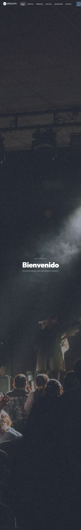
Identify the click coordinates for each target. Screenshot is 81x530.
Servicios (49, 4)
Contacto (68, 4)
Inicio (23, 4)
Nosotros (30, 4)
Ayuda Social (58, 4)
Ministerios (39, 4)
